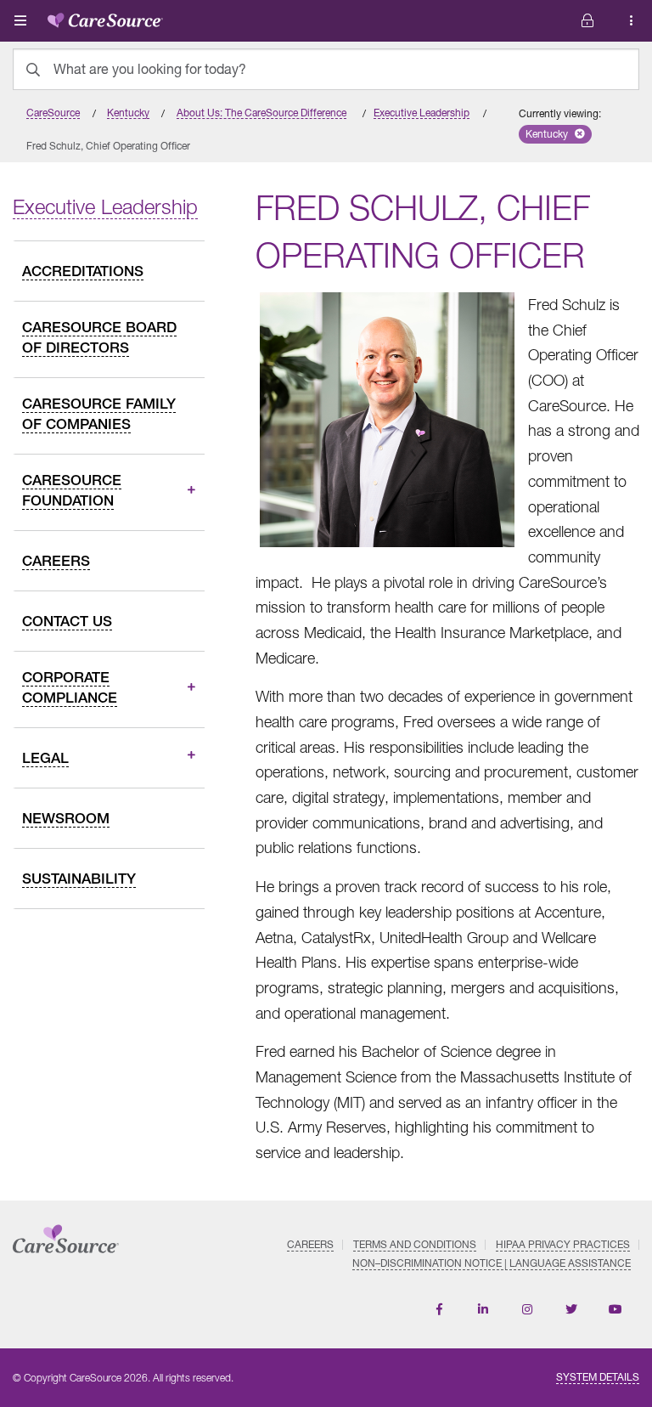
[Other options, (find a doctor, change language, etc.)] (587, 21)
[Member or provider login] (631, 21)
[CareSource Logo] (105, 17)
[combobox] (326, 69)
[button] (555, 134)
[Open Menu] (20, 20)
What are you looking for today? (149, 69)
